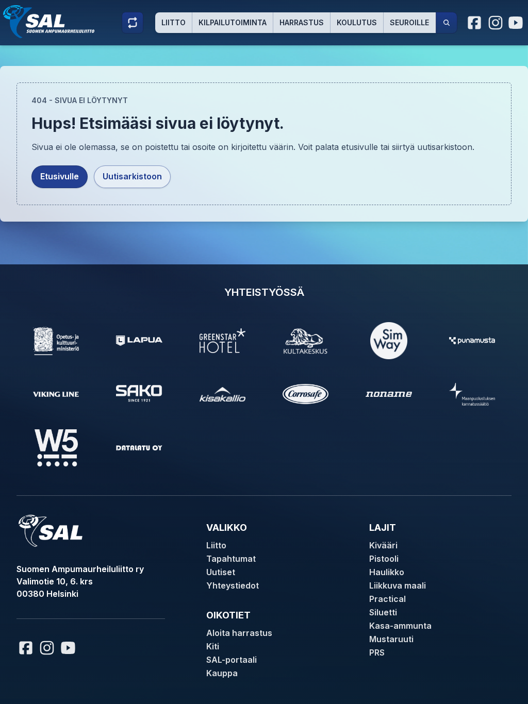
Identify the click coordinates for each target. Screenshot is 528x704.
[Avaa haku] (446, 22)
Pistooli (384, 559)
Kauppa (222, 673)
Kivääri (383, 545)
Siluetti (383, 612)
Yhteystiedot (232, 585)
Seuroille (409, 22)
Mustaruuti (391, 639)
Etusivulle (59, 176)
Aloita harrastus (239, 633)
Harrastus (301, 22)
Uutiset (220, 572)
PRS (377, 652)
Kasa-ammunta (400, 626)
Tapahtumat (231, 559)
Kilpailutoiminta (233, 22)
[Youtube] (517, 22)
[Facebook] (475, 22)
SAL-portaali (231, 660)
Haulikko (386, 572)
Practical (387, 599)
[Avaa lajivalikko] (132, 22)
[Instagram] (495, 22)
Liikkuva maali (397, 585)
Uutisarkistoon (132, 176)
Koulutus (357, 22)
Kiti (212, 646)
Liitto (173, 22)
